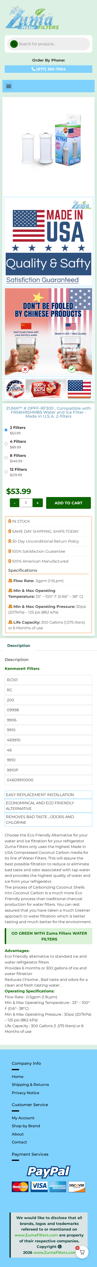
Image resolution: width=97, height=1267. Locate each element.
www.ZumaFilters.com (36, 1235)
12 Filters (18, 469)
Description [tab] (18, 645)
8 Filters (18, 455)
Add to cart (68, 503)
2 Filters (18, 427)
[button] (8, 86)
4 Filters (18, 441)
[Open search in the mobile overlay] (48, 44)
